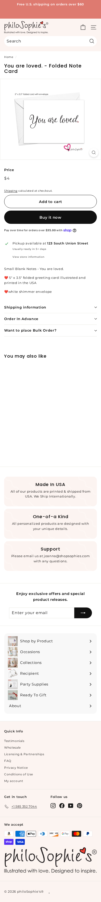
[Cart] (83, 27)
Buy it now (50, 217)
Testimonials (14, 741)
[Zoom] (93, 152)
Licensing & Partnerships (24, 754)
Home (8, 57)
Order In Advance (21, 319)
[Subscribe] (83, 612)
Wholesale (12, 747)
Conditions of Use (18, 774)
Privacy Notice (16, 767)
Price (9, 170)
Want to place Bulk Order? (30, 330)
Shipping (10, 190)
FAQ (7, 761)
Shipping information (25, 307)
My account (13, 781)
